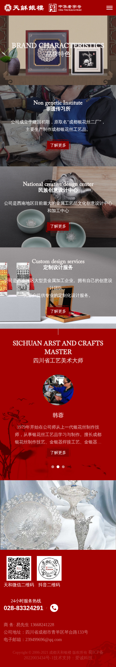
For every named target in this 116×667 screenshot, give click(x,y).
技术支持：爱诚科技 (73, 658)
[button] (52, 466)
